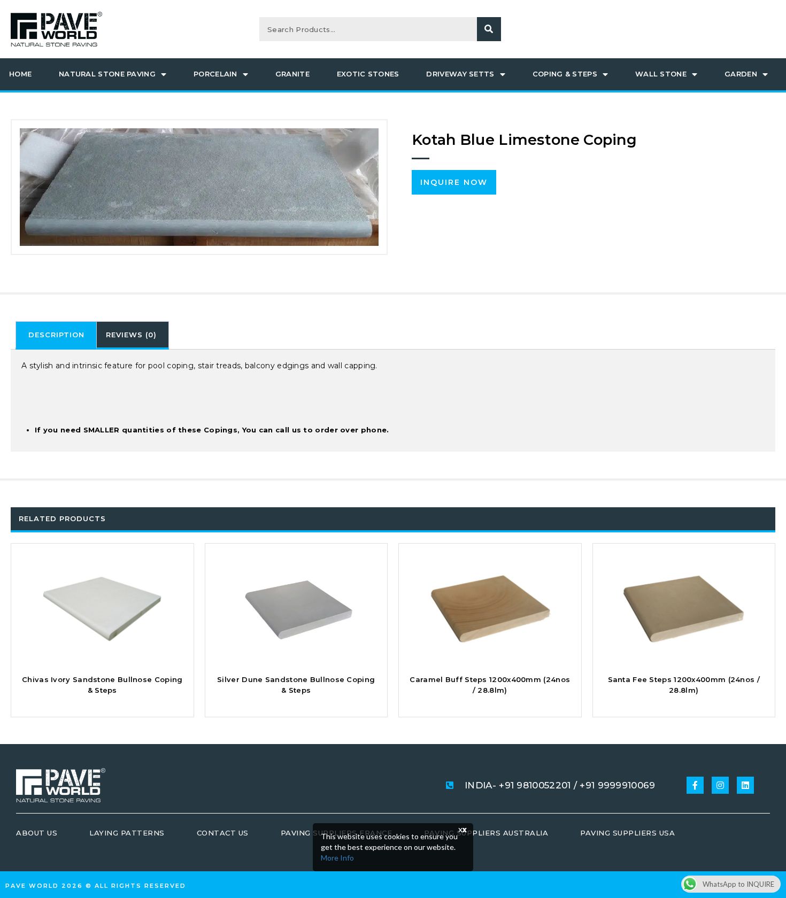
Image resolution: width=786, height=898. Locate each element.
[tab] (56, 335)
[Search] (489, 29)
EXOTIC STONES (368, 73)
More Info (337, 857)
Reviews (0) (131, 334)
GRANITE (292, 73)
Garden (741, 73)
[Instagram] (720, 785)
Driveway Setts (460, 73)
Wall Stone (661, 73)
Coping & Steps (565, 73)
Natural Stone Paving (107, 73)
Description (56, 334)
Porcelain (215, 73)
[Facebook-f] (695, 785)
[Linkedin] (745, 785)
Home (20, 73)
